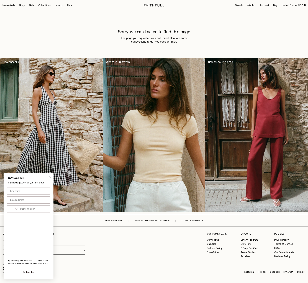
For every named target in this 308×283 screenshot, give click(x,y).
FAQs (277, 248)
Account (264, 5)
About (70, 5)
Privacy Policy (281, 240)
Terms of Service (283, 244)
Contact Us (213, 240)
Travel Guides (248, 252)
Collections (44, 5)
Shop (22, 5)
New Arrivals (8, 5)
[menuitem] (8, 5)
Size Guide (213, 252)
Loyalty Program (249, 240)
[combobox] (12, 209)
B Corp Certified (249, 248)
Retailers (245, 256)
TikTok (261, 272)
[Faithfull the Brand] (154, 5)
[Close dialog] (50, 176)
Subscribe (28, 272)
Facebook (274, 272)
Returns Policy (214, 248)
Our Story (246, 244)
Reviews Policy (282, 256)
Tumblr (300, 272)
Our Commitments (284, 252)
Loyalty (59, 5)
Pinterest (288, 272)
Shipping (211, 244)
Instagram (249, 272)
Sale (31, 5)
